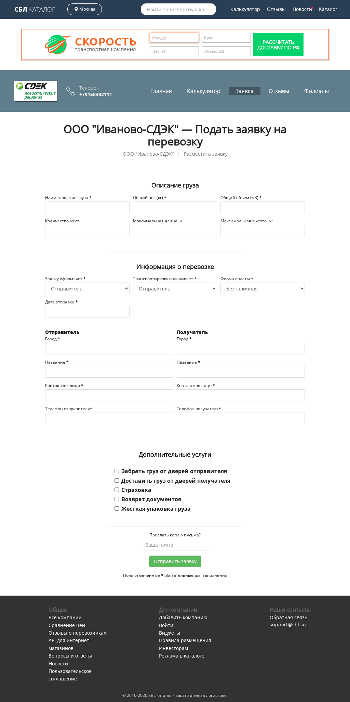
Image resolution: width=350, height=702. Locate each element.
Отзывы (276, 9)
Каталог (34, 9)
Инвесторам (173, 648)
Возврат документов (151, 499)
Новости (302, 9)
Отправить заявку (175, 561)
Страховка (136, 490)
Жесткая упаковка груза (156, 508)
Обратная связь (288, 617)
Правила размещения (185, 640)
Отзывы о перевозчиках (77, 632)
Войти (166, 625)
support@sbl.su (288, 624)
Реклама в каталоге (181, 655)
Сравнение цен (67, 625)
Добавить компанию (183, 617)
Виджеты (169, 632)
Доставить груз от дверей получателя (175, 480)
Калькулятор (245, 9)
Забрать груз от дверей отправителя (174, 471)
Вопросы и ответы (70, 655)
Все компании (65, 617)
